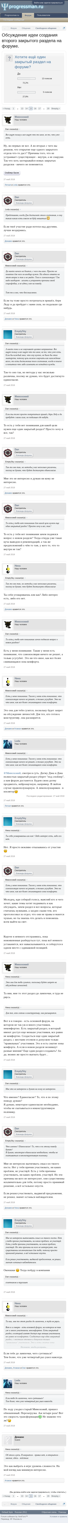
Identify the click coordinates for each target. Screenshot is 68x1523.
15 (31, 108)
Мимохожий (22, 117)
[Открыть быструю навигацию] (64, 28)
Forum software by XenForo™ (14, 1516)
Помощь (62, 1512)
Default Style (7, 1512)
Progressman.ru (12, 15)
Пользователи (43, 15)
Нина (16, 319)
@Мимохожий (12, 773)
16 (35, 108)
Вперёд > (55, 108)
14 (26, 108)
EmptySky (20, 331)
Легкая (8, 185)
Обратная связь (49, 1512)
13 (22, 108)
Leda (15, 185)
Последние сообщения (13, 20)
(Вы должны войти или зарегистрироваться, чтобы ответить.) (38, 1492)
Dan (17, 197)
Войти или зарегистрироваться (48, 3)
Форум (28, 15)
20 (48, 108)
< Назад (6, 108)
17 (39, 108)
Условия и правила (58, 1516)
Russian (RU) (21, 1512)
